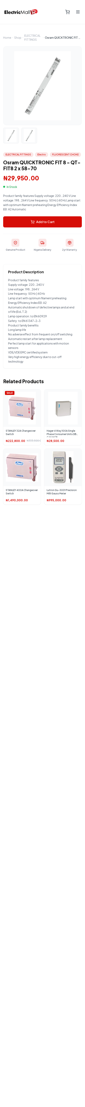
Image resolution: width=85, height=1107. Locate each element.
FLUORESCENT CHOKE (65, 154)
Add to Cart (45, 222)
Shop (17, 37)
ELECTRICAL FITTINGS (32, 37)
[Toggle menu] (78, 12)
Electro (41, 154)
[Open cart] (68, 12)
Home (7, 37)
